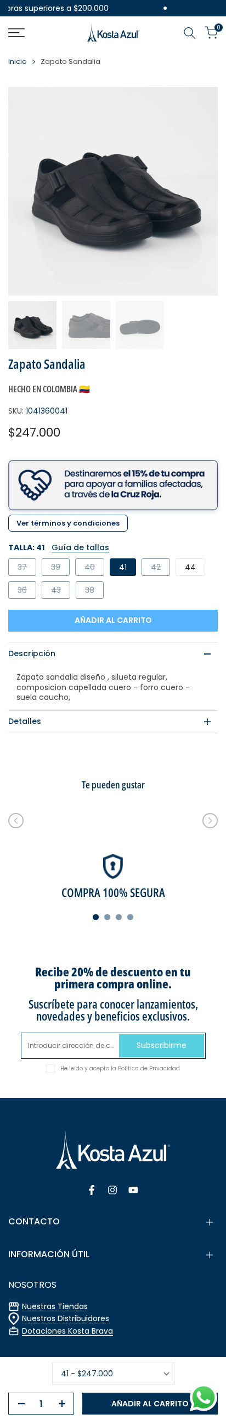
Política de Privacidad (149, 1068)
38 (94, 591)
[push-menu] (16, 33)
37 (26, 568)
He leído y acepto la (120, 1068)
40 (94, 568)
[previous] (16, 820)
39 (60, 568)
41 (123, 567)
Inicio (17, 62)
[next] (210, 820)
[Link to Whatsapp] (203, 1397)
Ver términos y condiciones (68, 523)
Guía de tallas (80, 547)
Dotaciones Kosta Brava (67, 1330)
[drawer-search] (190, 33)
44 (190, 567)
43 (60, 591)
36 (26, 591)
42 (160, 568)
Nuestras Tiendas (55, 1306)
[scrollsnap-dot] (96, 917)
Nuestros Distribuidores (65, 1318)
